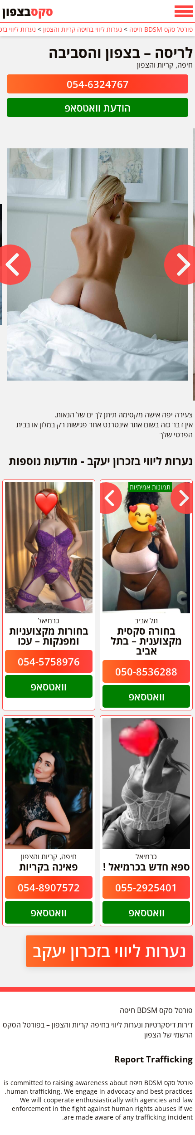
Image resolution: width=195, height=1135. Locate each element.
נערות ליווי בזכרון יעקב (109, 951)
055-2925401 (146, 887)
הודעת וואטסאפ (97, 107)
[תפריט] (183, 11)
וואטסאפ (146, 696)
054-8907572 (49, 887)
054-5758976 (49, 661)
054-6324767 (98, 84)
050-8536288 (146, 671)
